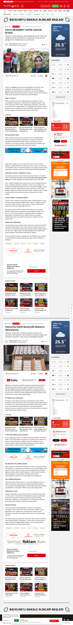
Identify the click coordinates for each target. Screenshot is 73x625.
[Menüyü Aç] (22, 6)
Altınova (13, 87)
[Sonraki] (68, 16)
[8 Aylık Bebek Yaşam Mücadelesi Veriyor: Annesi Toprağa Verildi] (11, 124)
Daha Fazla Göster (60, 97)
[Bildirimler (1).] (71, 317)
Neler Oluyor (7, 14)
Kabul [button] (16, 620)
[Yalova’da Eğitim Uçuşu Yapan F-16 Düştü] (26, 305)
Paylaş (68, 622)
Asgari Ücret (28, 14)
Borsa (47, 14)
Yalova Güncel (13, 43)
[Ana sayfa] (4, 11)
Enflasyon (22, 14)
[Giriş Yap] (64, 6)
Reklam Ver (55, 6)
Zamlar (52, 14)
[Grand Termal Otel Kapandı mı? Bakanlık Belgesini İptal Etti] (60, 515)
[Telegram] (64, 619)
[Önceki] (66, 14)
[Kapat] (60, 619)
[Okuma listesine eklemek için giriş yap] (46, 76)
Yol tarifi (64, 142)
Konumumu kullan (60, 103)
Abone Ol (36, 271)
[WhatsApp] (68, 619)
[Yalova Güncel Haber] (11, 6)
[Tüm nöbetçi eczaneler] (67, 103)
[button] (61, 6)
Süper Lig (16, 14)
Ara (57, 142)
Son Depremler (37, 14)
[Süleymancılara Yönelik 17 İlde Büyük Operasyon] (11, 305)
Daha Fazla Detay (60, 54)
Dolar (43, 14)
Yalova (7, 385)
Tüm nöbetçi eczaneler (60, 147)
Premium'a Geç (46, 6)
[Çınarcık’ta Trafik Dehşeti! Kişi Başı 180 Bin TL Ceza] (41, 305)
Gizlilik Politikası (6, 620)
